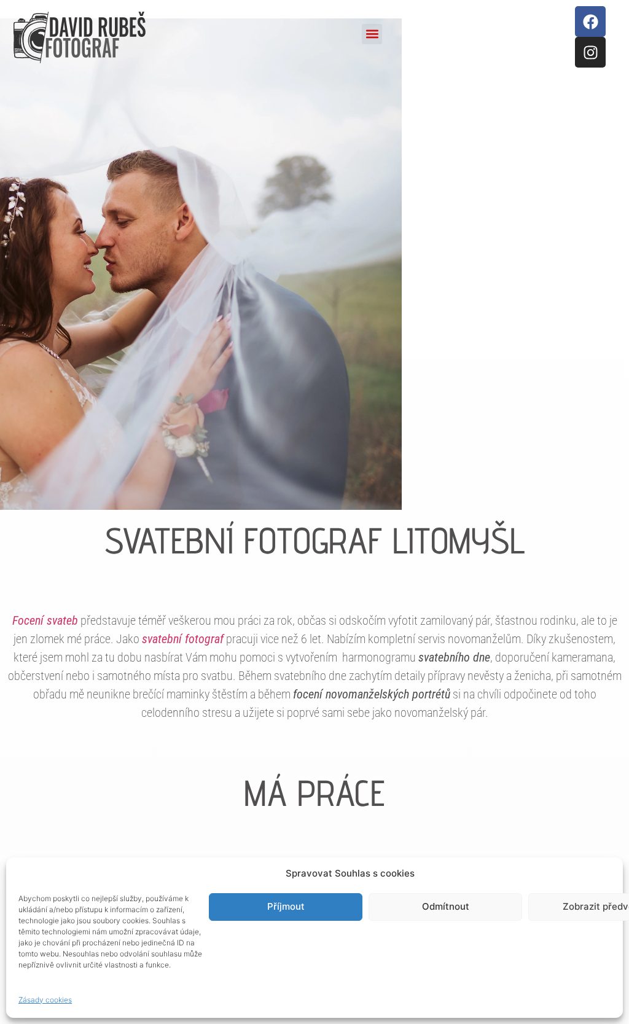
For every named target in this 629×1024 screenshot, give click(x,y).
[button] (372, 34)
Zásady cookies (45, 999)
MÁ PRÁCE (314, 793)
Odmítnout (445, 906)
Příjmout (286, 906)
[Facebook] (590, 21)
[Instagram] (590, 52)
